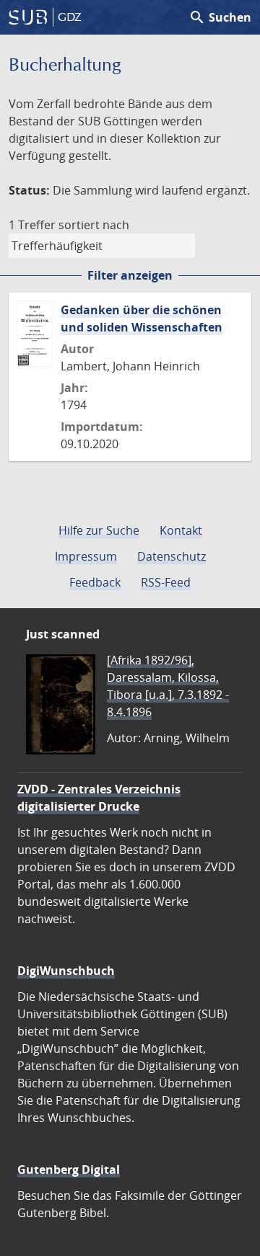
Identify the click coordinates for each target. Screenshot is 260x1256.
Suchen (219, 17)
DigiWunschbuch (66, 971)
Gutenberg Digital (68, 1169)
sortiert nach (93, 225)
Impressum (86, 556)
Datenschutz (171, 556)
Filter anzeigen (130, 275)
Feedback (95, 582)
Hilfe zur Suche (98, 530)
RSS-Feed (166, 582)
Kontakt (181, 530)
